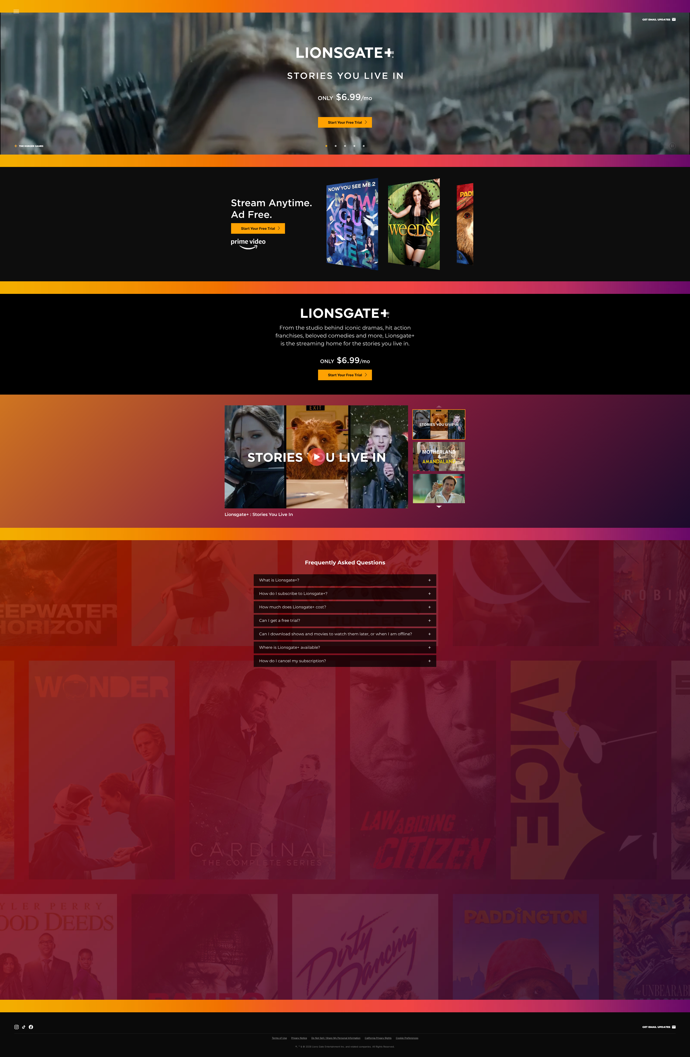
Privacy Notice (299, 1038)
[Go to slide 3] (345, 146)
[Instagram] (16, 1027)
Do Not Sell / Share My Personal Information (335, 1038)
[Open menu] (17, 11)
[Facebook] (31, 1027)
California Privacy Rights (378, 1038)
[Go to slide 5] (364, 146)
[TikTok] (24, 1027)
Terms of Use (279, 1038)
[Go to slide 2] (336, 146)
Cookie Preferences (407, 1038)
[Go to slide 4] (354, 146)
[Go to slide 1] (326, 146)
